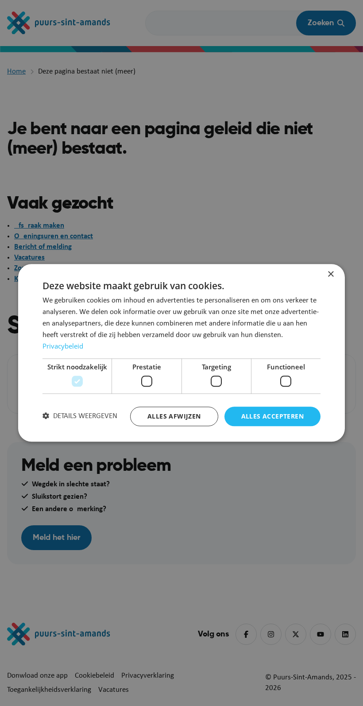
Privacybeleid (62, 346)
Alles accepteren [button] (272, 416)
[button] (79, 416)
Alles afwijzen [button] (174, 416)
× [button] (330, 274)
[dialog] (181, 353)
